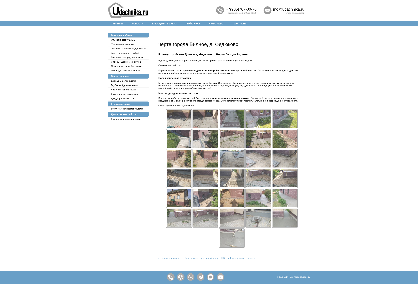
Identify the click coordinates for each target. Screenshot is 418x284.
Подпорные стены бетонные (126, 66)
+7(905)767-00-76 (241, 9)
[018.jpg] (232, 187)
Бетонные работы (121, 35)
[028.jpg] (232, 227)
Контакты (240, 23)
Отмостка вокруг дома (123, 39)
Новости (137, 23)
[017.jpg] (205, 187)
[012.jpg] (205, 167)
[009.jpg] (258, 147)
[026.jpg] (179, 227)
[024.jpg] (258, 207)
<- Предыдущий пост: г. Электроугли (177, 258)
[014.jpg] (258, 167)
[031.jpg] (232, 246)
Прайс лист (192, 23)
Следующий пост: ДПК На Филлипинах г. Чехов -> (227, 258)
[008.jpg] (232, 147)
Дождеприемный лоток (123, 98)
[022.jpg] (205, 207)
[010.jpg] (285, 147)
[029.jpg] (258, 227)
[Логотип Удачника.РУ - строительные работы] (128, 17)
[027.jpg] (205, 227)
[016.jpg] (179, 187)
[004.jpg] (258, 127)
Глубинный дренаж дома (124, 85)
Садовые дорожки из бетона (126, 61)
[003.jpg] (232, 127)
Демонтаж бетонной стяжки (125, 119)
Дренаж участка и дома (123, 81)
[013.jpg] (232, 167)
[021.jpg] (179, 207)
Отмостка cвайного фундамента (128, 48)
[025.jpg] (285, 207)
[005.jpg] (285, 127)
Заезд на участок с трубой (125, 53)
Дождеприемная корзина (124, 94)
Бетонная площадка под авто (127, 57)
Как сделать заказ (164, 23)
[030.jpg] (285, 227)
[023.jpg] (232, 207)
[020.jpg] (285, 187)
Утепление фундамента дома (127, 108)
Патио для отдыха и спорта (125, 70)
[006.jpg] (179, 147)
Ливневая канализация (123, 89)
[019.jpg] (258, 187)
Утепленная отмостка (122, 44)
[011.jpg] (179, 167)
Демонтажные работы (124, 114)
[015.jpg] (285, 167)
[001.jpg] (179, 127)
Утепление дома (120, 104)
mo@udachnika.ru (288, 9)
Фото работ (217, 23)
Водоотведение (120, 76)
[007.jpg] (205, 147)
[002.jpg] (205, 127)
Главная (117, 23)
